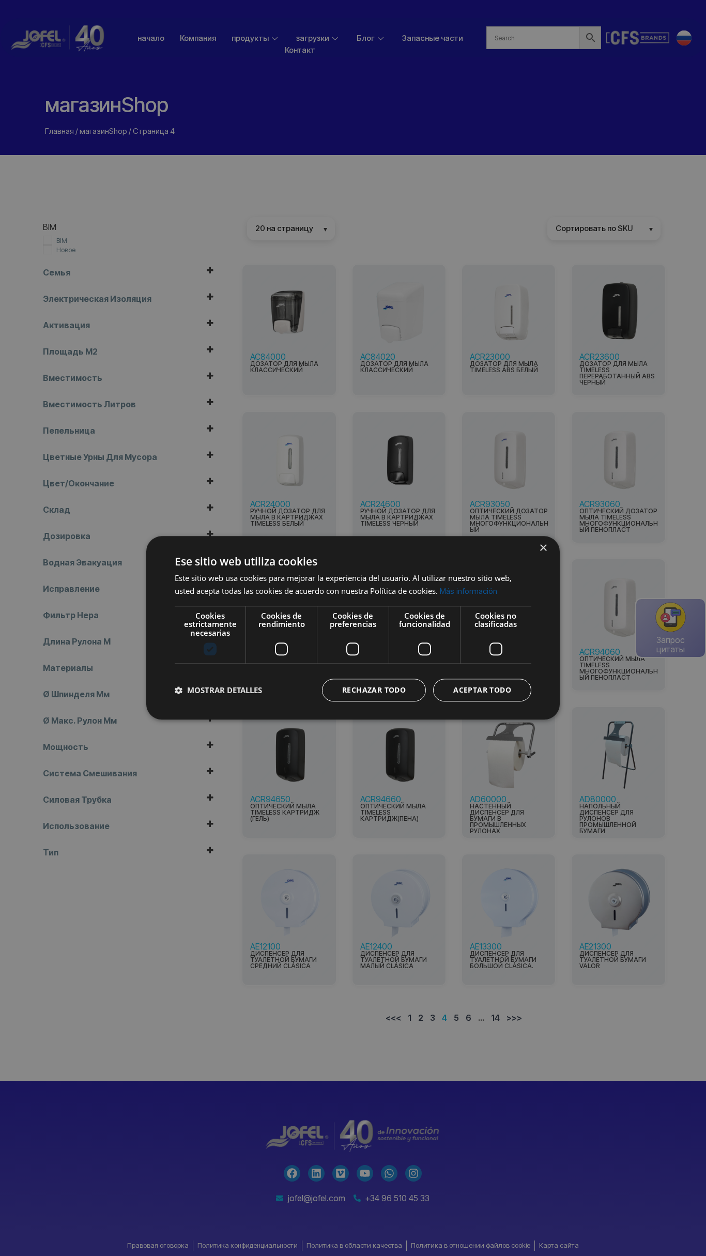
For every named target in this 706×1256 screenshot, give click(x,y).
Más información (468, 591)
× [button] (543, 548)
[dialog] (353, 627)
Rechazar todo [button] (374, 690)
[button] (218, 690)
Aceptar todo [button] (482, 690)
